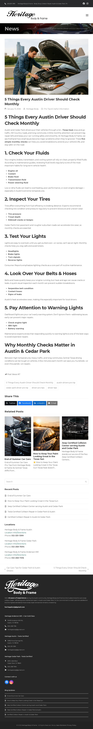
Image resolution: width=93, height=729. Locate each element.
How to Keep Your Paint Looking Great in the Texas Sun (45, 456)
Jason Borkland (61, 725)
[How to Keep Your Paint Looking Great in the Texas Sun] (46, 433)
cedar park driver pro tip (17, 388)
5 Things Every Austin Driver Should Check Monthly (29, 383)
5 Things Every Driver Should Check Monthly (66, 569)
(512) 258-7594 (12, 666)
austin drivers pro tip (66, 383)
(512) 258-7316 (11, 626)
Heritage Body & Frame (29, 725)
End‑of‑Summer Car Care (18, 459)
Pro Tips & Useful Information (56, 109)
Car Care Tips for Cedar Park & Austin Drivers (22, 569)
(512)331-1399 (11, 3)
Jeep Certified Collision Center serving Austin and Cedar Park (74, 445)
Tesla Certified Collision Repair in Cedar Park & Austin (31, 512)
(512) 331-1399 (11, 646)
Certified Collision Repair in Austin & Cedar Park (29, 517)
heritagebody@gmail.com (15, 607)
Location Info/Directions (15, 533)
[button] (87, 15)
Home (29, 28)
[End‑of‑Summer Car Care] (18, 436)
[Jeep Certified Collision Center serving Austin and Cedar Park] (75, 428)
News (35, 28)
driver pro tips (38, 388)
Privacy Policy (71, 725)
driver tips (52, 388)
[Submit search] (86, 482)
